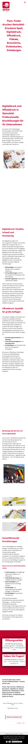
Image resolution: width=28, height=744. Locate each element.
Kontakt (21, 734)
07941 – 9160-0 (7, 661)
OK (6, 741)
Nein (10, 741)
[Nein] (26, 739)
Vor (23, 723)
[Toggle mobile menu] (25, 2)
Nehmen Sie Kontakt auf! (14, 717)
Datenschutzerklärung (17, 741)
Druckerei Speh (14, 734)
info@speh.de (14, 663)
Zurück (19, 723)
